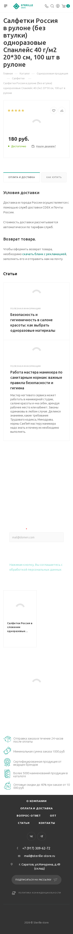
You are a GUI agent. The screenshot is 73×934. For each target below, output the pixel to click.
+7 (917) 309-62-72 (36, 848)
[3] (15, 110)
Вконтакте (31, 836)
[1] (9, 110)
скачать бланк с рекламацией (44, 254)
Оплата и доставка (21, 177)
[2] (12, 110)
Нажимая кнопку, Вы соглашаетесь (35, 567)
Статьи (24, 822)
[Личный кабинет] (58, 6)
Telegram (41, 836)
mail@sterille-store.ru (39, 856)
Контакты (47, 822)
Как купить (53, 177)
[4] (19, 110)
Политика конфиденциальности (39, 893)
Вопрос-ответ (29, 815)
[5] (22, 110)
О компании (36, 801)
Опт (53, 815)
